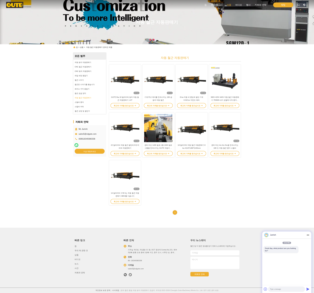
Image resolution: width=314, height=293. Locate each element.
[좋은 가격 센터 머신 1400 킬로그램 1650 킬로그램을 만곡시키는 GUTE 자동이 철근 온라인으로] (158, 128)
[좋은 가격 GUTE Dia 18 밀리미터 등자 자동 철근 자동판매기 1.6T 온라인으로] (125, 80)
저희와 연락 (260, 5)
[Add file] (265, 289)
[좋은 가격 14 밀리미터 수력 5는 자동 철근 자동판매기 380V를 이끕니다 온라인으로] (125, 176)
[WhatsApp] (76, 145)
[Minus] (307, 234)
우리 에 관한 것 (217, 5)
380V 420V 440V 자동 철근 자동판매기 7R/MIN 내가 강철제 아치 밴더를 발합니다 (225, 100)
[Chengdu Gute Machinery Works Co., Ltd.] (14, 5)
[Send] (308, 289)
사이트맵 (115, 290)
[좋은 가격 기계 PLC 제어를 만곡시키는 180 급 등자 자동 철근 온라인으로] (158, 80)
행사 (248, 5)
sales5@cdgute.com (87, 134)
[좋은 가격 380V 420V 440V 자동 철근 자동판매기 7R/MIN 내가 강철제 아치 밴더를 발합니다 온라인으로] (224, 80)
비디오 (238, 5)
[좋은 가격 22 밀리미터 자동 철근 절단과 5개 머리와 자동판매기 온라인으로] (125, 128)
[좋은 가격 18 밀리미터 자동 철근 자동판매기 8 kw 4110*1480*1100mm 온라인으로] (191, 128)
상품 (229, 5)
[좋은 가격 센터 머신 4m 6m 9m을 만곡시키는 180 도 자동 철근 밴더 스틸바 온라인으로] (224, 128)
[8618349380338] (130, 275)
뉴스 (76, 264)
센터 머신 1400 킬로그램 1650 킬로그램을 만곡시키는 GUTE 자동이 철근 (158, 148)
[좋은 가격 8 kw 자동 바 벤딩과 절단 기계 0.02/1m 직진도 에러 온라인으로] (191, 80)
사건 (76, 268)
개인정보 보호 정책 (102, 290)
